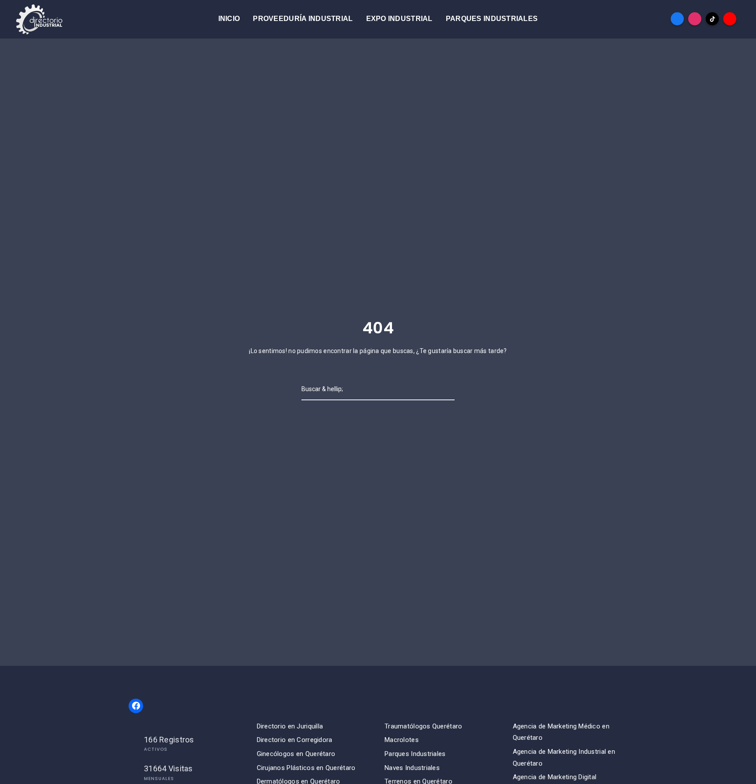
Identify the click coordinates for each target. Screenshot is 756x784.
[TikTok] (712, 18)
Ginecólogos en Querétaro (296, 754)
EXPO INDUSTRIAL (399, 18)
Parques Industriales (415, 754)
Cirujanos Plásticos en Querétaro (306, 768)
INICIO (229, 18)
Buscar (428, 389)
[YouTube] (729, 18)
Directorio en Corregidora (294, 740)
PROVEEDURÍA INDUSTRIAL (303, 18)
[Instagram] (694, 18)
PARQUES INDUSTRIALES (492, 18)
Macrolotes (402, 740)
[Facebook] (677, 18)
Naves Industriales (412, 768)
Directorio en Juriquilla (290, 726)
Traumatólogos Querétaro (423, 726)
